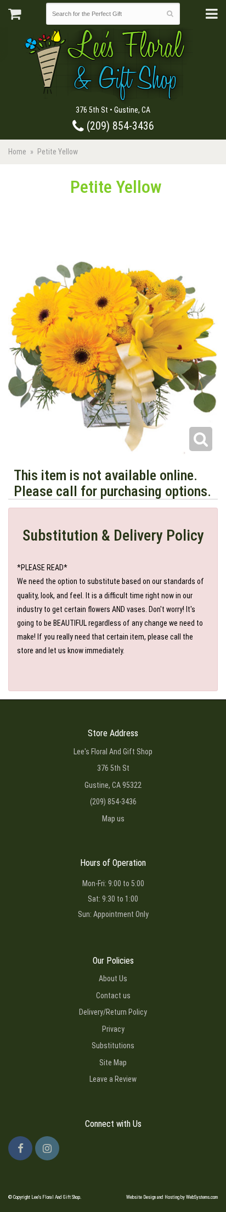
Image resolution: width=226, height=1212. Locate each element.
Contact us (113, 995)
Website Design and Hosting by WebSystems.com (172, 1197)
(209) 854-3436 (119, 126)
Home (17, 151)
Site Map (113, 1062)
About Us (113, 978)
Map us (113, 818)
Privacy (113, 1029)
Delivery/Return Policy (113, 1012)
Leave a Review (113, 1079)
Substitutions (113, 1045)
